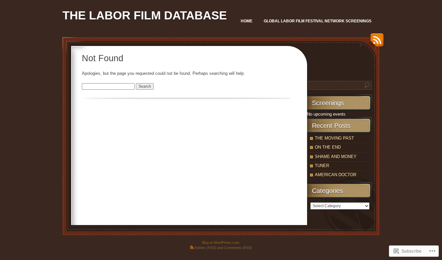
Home (246, 21)
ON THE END (328, 147)
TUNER (322, 165)
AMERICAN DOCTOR (335, 174)
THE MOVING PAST (334, 138)
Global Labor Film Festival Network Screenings (317, 21)
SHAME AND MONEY (336, 156)
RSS (375, 42)
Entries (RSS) (205, 248)
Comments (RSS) (238, 248)
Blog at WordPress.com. (221, 242)
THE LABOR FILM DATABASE (144, 15)
